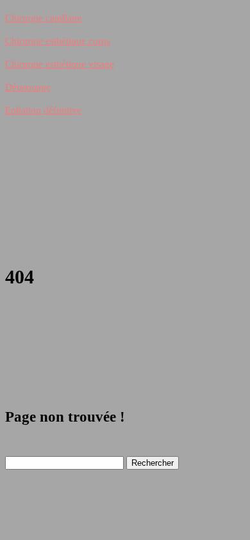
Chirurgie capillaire (43, 18)
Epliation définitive (43, 110)
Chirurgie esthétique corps (57, 41)
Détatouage (28, 87)
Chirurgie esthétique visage (59, 64)
